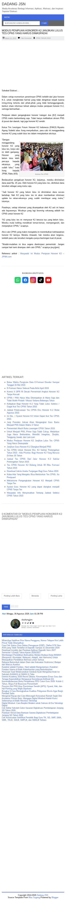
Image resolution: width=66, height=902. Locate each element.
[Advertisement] (33, 65)
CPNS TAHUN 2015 (43, 38)
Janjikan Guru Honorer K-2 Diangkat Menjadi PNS (29, 447)
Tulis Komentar (26, 38)
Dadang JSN (13, 4)
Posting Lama (56, 596)
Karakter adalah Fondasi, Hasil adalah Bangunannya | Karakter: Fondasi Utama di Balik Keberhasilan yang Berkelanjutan (30, 668)
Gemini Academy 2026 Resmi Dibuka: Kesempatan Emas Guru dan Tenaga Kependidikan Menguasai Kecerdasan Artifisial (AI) (32, 677)
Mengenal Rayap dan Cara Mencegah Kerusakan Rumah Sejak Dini (32, 696)
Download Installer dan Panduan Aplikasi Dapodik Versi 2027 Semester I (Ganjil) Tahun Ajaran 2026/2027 (29, 651)
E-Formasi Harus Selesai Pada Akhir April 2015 (28, 388)
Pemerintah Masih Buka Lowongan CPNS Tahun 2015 (31, 428)
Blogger (55, 897)
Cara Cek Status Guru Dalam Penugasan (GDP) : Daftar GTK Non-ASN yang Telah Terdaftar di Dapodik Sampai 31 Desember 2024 (31, 646)
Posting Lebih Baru (12, 596)
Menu (7, 17)
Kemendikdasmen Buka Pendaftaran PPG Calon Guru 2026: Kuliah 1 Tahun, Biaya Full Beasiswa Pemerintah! (32, 682)
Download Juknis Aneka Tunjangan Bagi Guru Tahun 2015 (32, 471)
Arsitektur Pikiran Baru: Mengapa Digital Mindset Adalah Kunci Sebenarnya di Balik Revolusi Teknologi (29, 699)
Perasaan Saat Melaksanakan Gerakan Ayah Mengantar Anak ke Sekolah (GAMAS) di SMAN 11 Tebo (31, 673)
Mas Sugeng (34, 897)
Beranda (35, 596)
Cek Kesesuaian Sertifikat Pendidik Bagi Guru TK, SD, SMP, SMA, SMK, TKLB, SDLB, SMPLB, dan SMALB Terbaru (32, 718)
